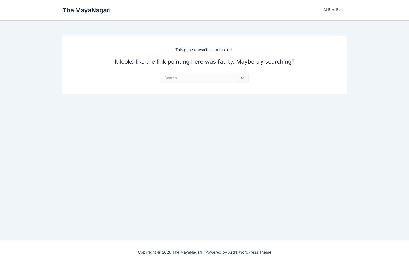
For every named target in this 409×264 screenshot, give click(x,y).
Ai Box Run (333, 9)
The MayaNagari (86, 10)
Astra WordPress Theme (249, 252)
